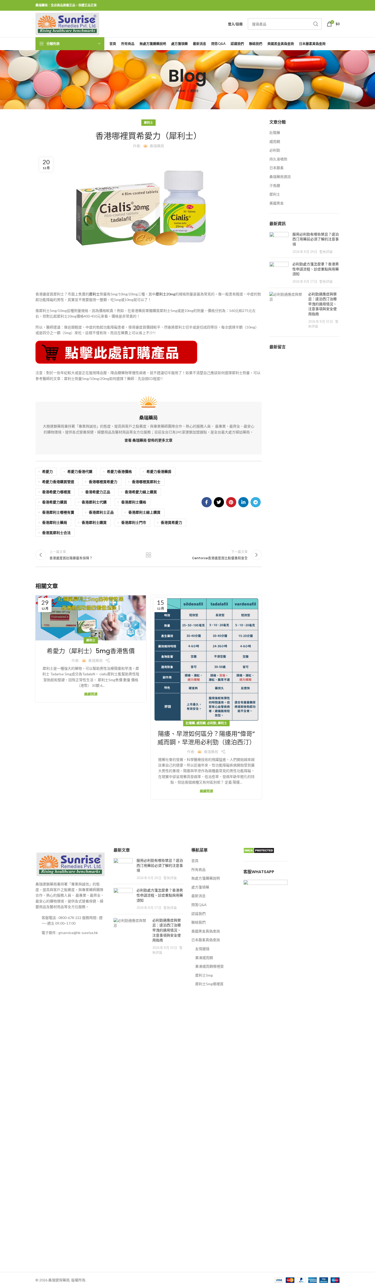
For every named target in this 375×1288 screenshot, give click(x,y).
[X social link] (219, 502)
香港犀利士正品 (101, 512)
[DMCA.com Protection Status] (258, 850)
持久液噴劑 (278, 159)
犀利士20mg (165, 294)
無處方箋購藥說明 (205, 878)
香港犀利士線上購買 (144, 512)
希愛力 (47, 471)
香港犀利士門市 (133, 522)
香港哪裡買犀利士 (146, 481)
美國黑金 (276, 203)
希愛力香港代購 (79, 471)
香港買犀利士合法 (56, 532)
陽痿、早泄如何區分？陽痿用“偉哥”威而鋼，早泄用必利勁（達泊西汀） (206, 738)
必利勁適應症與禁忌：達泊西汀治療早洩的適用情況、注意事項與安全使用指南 (322, 304)
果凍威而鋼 (204, 957)
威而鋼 (201, 723)
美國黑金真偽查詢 (205, 931)
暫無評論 (326, 252)
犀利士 (194, 90)
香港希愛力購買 (54, 502)
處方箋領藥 (200, 887)
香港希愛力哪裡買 (56, 492)
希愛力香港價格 (119, 471)
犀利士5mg (204, 975)
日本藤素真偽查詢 (205, 940)
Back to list (148, 555)
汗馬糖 (274, 185)
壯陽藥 (190, 723)
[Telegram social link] (256, 502)
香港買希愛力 (171, 522)
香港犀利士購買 (94, 522)
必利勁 (211, 723)
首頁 (194, 860)
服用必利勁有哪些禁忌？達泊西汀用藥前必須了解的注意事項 (315, 239)
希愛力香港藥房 (158, 471)
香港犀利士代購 (94, 502)
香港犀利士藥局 (54, 522)
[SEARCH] (316, 24)
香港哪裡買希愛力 (103, 481)
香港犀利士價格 (133, 502)
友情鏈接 (202, 949)
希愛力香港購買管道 (58, 481)
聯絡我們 (198, 922)
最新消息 (198, 896)
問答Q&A (199, 904)
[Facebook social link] (207, 502)
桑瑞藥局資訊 (280, 176)
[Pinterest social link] (231, 502)
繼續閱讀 (90, 694)
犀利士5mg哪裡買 (209, 984)
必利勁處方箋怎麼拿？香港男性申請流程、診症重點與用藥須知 (315, 269)
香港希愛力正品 (97, 492)
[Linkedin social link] (243, 502)
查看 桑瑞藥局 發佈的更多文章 (148, 440)
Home (181, 90)
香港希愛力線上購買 (141, 492)
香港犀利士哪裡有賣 (58, 512)
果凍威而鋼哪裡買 (209, 966)
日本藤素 (276, 168)
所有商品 (198, 869)
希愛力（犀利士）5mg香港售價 (91, 651)
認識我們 (198, 913)
